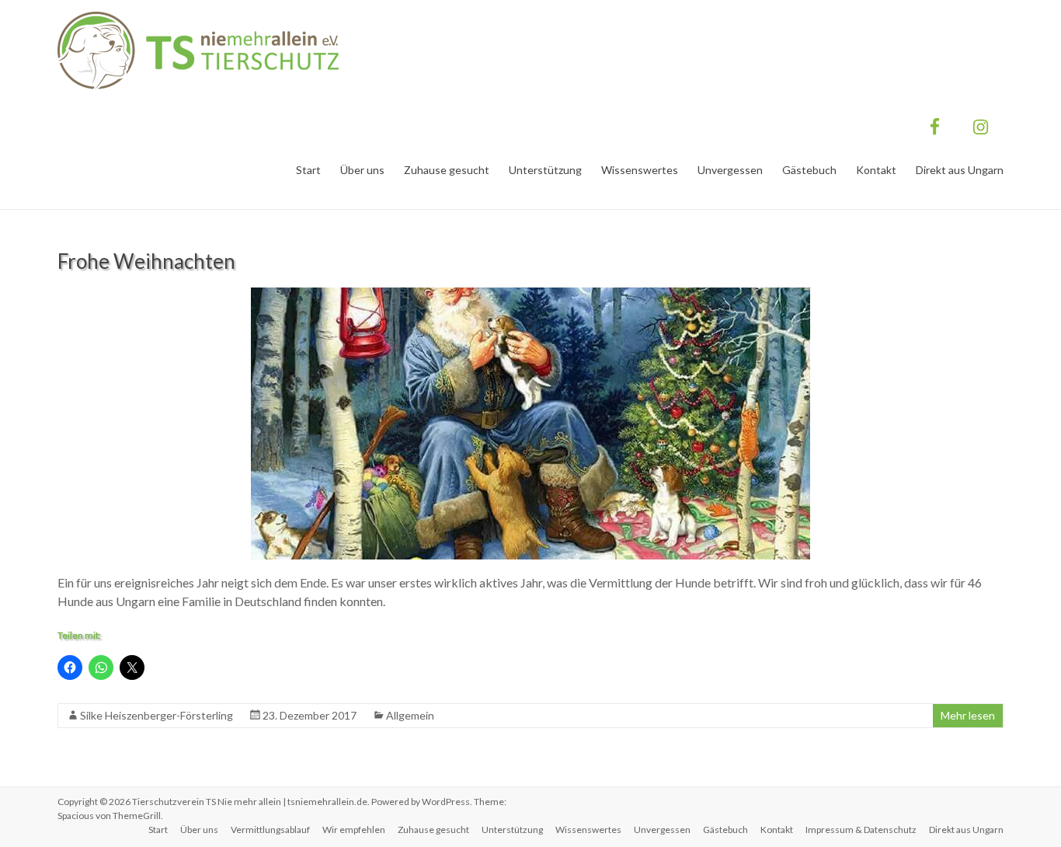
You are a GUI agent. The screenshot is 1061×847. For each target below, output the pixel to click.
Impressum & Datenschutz (861, 829)
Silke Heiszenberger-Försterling (156, 715)
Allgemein (410, 715)
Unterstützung (545, 169)
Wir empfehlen (353, 829)
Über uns (362, 169)
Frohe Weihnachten (146, 261)
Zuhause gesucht (446, 169)
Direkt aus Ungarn (960, 169)
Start (308, 169)
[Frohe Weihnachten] (530, 295)
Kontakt (876, 169)
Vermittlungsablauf (270, 829)
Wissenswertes (639, 169)
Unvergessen (730, 169)
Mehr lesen (968, 715)
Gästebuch (809, 169)
